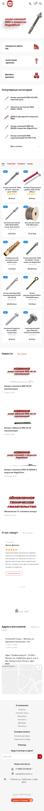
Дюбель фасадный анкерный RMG (24, 117)
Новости (22, 709)
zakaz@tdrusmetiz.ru (23, 774)
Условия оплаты (22, 731)
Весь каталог (16, 146)
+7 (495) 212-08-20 (23, 769)
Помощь (22, 745)
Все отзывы (28, 533)
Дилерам (22, 723)
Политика (22, 726)
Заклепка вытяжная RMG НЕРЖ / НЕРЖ (22, 108)
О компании (22, 705)
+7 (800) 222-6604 (11, 647)
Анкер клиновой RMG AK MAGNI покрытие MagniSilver (24, 127)
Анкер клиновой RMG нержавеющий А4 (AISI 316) (23, 136)
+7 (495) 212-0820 (11, 644)
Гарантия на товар (22, 739)
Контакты (22, 719)
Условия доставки (22, 736)
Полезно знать (22, 713)
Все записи (22, 354)
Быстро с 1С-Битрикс (20, 800)
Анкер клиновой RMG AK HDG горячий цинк (24, 98)
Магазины (22, 716)
